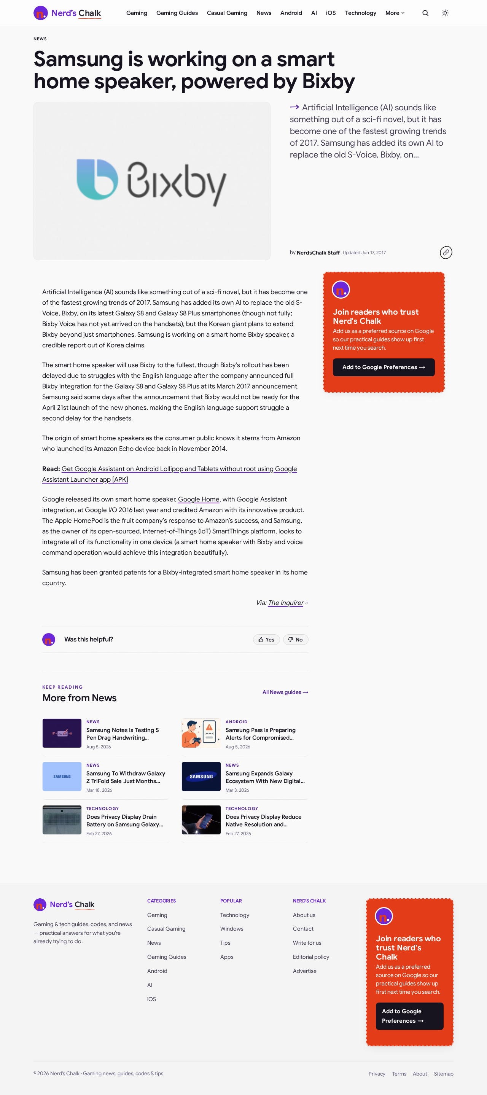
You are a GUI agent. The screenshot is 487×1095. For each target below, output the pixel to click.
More (392, 13)
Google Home (199, 499)
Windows (232, 928)
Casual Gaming (227, 13)
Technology (360, 13)
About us (304, 915)
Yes (270, 639)
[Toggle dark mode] (445, 13)
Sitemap (444, 1074)
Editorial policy (311, 956)
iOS (331, 13)
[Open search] (425, 13)
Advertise (305, 971)
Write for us (307, 942)
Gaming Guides (177, 13)
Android (291, 13)
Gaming (136, 13)
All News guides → (286, 692)
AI (314, 13)
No (299, 639)
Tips (225, 942)
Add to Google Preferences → (383, 367)
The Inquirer (285, 603)
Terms (399, 1074)
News (263, 13)
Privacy (377, 1074)
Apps (227, 956)
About (420, 1074)
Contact (303, 928)
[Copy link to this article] (446, 252)
